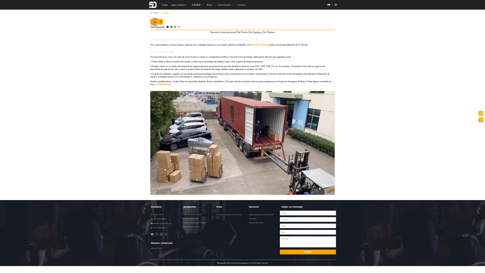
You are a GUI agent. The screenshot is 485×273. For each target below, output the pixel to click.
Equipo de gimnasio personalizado (261, 214)
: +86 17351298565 (159, 219)
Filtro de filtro (155, 22)
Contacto (241, 4)
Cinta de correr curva (191, 218)
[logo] (153, 5)
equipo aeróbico (178, 4)
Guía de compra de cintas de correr (229, 214)
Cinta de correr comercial (193, 214)
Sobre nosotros (224, 4)
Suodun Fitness (259, 44)
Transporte (252, 218)
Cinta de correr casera (192, 226)
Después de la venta (256, 222)
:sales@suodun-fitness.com (162, 223)
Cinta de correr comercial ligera (195, 222)
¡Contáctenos (162, 84)
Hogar (165, 4)
